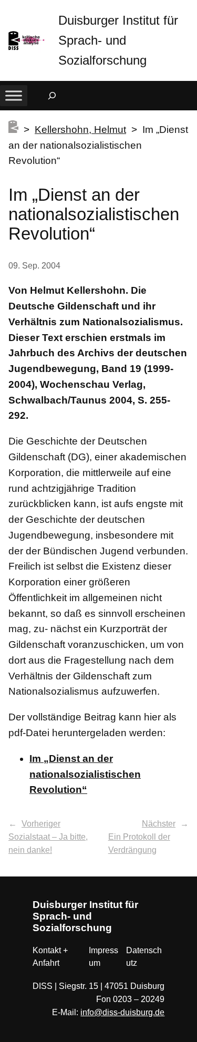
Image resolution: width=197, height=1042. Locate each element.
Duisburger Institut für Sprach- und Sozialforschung (118, 40)
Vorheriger (41, 823)
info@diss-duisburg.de (122, 1012)
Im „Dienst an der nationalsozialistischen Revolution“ (85, 774)
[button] (189, 10)
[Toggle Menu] (13, 95)
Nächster (158, 823)
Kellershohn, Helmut (80, 129)
